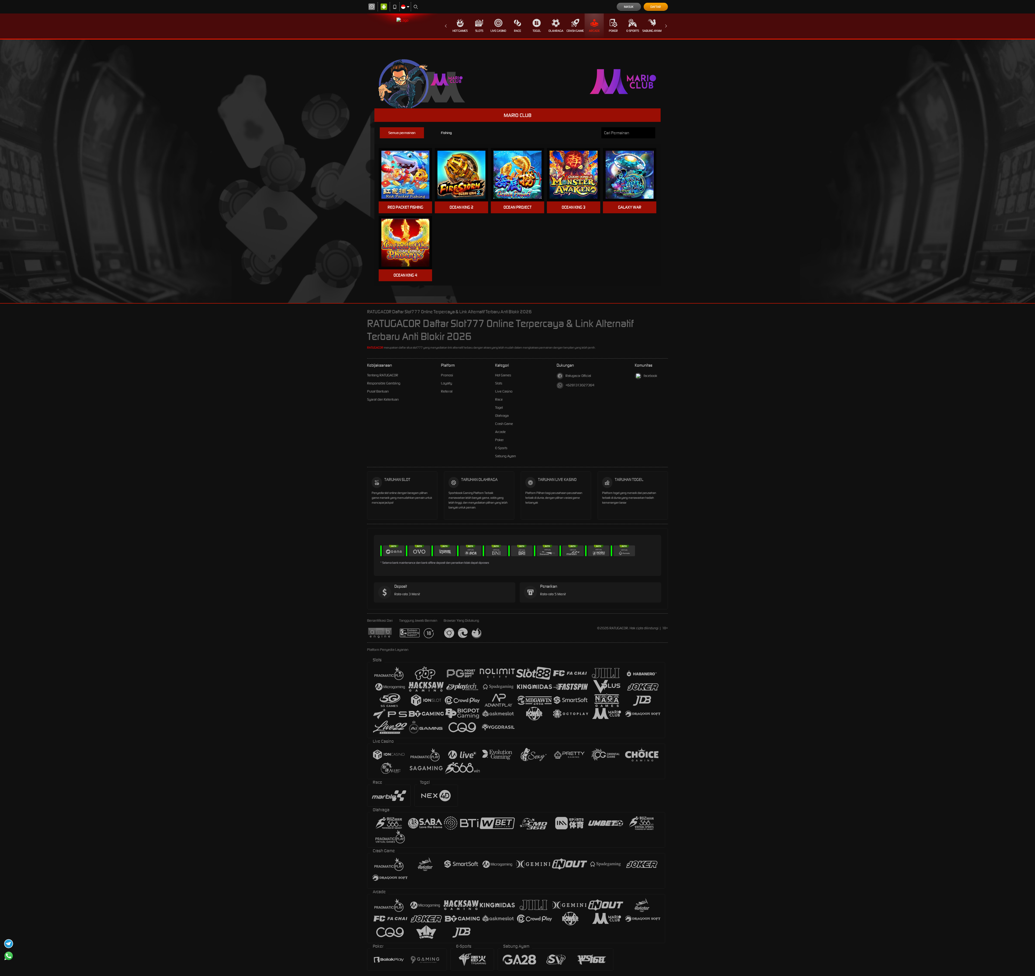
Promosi (447, 375)
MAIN (409, 175)
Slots (479, 31)
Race (517, 31)
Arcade (594, 31)
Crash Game (575, 31)
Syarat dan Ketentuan (383, 399)
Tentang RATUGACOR (382, 375)
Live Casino (498, 31)
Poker (613, 31)
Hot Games (460, 31)
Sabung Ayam (651, 31)
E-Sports (632, 31)
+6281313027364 (579, 385)
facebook (650, 375)
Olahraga (555, 31)
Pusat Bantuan (378, 391)
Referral (447, 391)
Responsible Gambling (383, 383)
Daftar (655, 7)
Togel (537, 31)
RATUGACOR (375, 347)
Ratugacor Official (578, 375)
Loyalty (446, 383)
